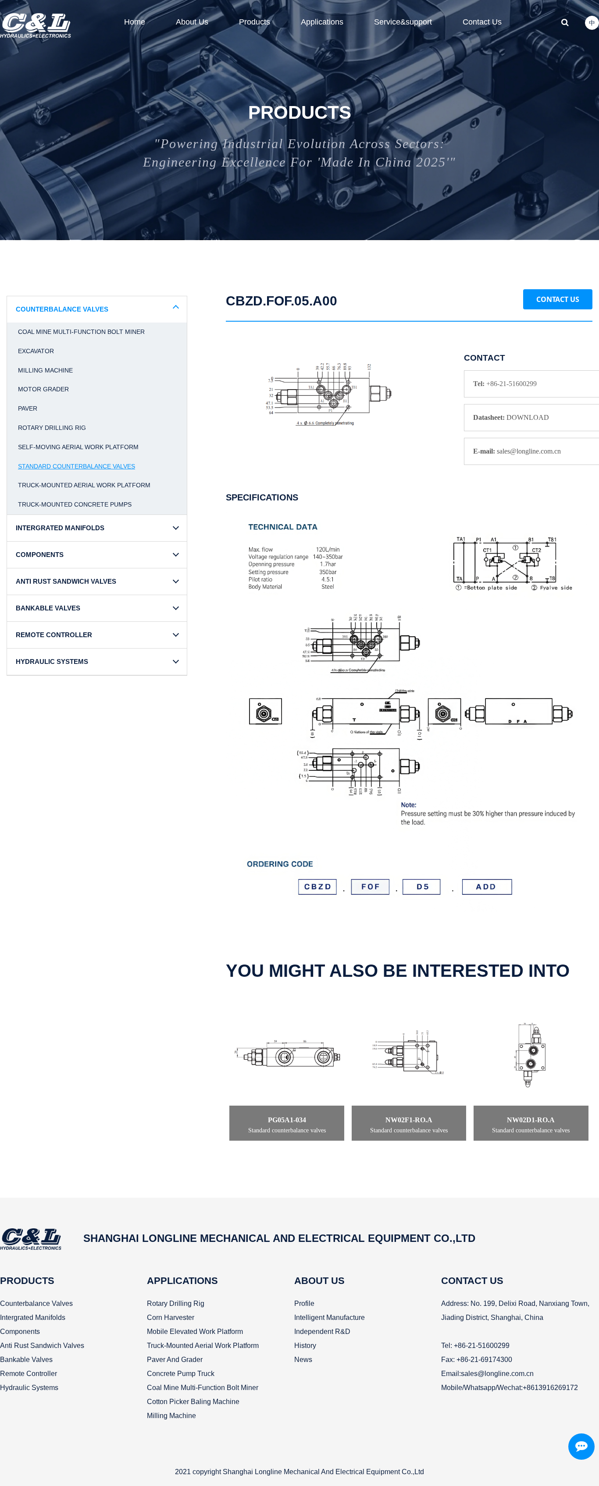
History (305, 1345)
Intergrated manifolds (32, 1317)
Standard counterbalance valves (76, 466)
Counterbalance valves (36, 1303)
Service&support (403, 22)
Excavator (36, 351)
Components (20, 1331)
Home (134, 22)
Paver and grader (175, 1359)
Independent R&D (322, 1331)
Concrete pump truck (180, 1373)
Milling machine (45, 370)
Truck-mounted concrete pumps (75, 504)
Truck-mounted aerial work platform (84, 485)
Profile (304, 1303)
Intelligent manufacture (329, 1317)
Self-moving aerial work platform (78, 446)
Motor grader (43, 389)
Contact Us (557, 299)
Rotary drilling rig (52, 427)
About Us (192, 22)
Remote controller (28, 1373)
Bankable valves (26, 1359)
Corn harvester (170, 1317)
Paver (27, 408)
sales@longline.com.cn (497, 1373)
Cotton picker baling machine (193, 1401)
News (303, 1359)
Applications (322, 22)
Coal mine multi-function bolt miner (81, 331)
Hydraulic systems (29, 1387)
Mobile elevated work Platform (195, 1331)
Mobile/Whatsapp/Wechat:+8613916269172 (509, 1387)
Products (254, 22)
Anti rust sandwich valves (42, 1345)
